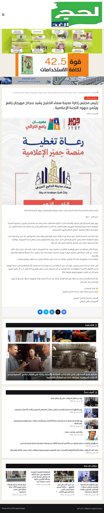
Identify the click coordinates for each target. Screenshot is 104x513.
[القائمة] (3, 15)
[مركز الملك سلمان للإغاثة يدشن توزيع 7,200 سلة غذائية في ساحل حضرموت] (16, 476)
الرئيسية (94, 93)
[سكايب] (46, 311)
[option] (52, 355)
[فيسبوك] (63, 311)
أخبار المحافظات (83, 93)
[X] (57, 311)
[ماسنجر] (40, 311)
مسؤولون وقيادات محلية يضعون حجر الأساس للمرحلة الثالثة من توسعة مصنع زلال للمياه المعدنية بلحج (59, 443)
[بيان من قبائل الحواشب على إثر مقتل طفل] (91, 402)
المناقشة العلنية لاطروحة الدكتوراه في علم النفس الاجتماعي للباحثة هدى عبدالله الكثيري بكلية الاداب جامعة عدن (40, 477)
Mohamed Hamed (18, 508)
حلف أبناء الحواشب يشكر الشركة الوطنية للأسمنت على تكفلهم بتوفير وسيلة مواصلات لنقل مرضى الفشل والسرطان (54, 450)
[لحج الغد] (76, 14)
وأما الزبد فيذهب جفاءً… (72, 432)
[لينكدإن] (52, 311)
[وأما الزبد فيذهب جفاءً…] (91, 435)
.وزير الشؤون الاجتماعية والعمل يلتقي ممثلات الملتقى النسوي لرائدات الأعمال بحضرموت (48, 410)
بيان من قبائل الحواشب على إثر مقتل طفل (66, 398)
